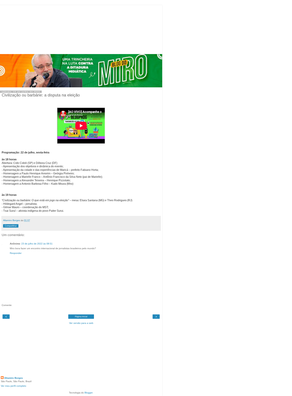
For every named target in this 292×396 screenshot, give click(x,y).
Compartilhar (11, 226)
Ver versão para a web (81, 323)
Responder (16, 253)
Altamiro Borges (13, 378)
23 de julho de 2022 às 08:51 (37, 243)
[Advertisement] (81, 28)
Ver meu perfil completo (13, 386)
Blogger (88, 392)
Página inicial (81, 316)
